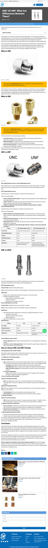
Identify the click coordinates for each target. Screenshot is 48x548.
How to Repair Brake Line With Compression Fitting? (29, 478)
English (40, 1)
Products (15, 534)
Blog (5, 24)
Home (2, 24)
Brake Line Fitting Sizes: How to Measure (27, 494)
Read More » (20, 481)
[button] (34, 5)
